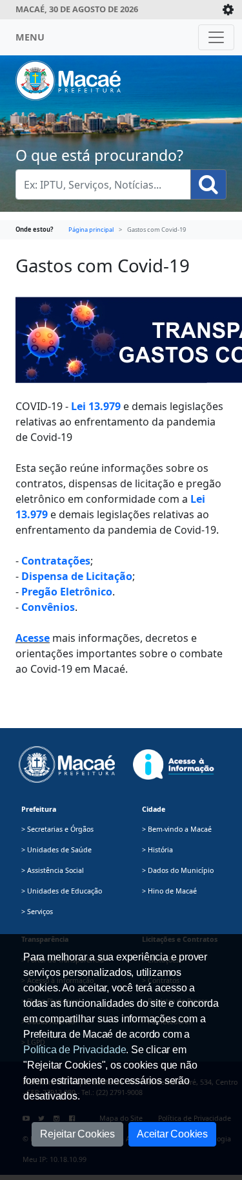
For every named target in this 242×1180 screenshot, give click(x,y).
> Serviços (37, 911)
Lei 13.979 (96, 406)
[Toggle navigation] (216, 37)
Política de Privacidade (74, 1049)
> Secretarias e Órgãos (57, 829)
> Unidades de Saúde (56, 849)
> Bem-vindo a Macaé (177, 829)
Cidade (153, 809)
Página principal (91, 229)
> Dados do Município (178, 870)
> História (157, 849)
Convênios (48, 607)
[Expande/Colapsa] (228, 9)
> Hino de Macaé (169, 890)
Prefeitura (38, 809)
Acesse (32, 638)
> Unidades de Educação (61, 890)
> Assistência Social (52, 870)
